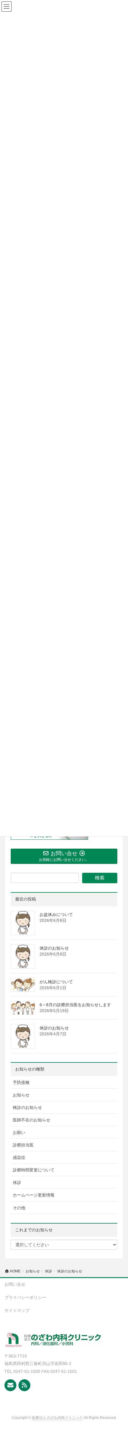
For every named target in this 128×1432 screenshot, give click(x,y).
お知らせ (21, 1095)
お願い (19, 1132)
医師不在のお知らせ (31, 1120)
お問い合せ (14, 1284)
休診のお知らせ (54, 948)
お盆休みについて (56, 914)
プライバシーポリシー (25, 1297)
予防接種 (21, 1082)
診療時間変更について (33, 1170)
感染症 (19, 1157)
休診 (17, 1182)
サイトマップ (16, 1310)
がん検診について (56, 981)
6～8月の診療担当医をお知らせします (75, 1004)
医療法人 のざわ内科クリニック (57, 1418)
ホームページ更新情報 (33, 1195)
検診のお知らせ (27, 1107)
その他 (19, 1207)
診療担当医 (23, 1145)
